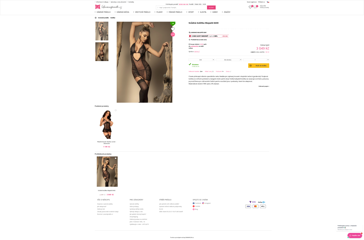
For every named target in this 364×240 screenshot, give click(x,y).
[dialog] (182, 120)
